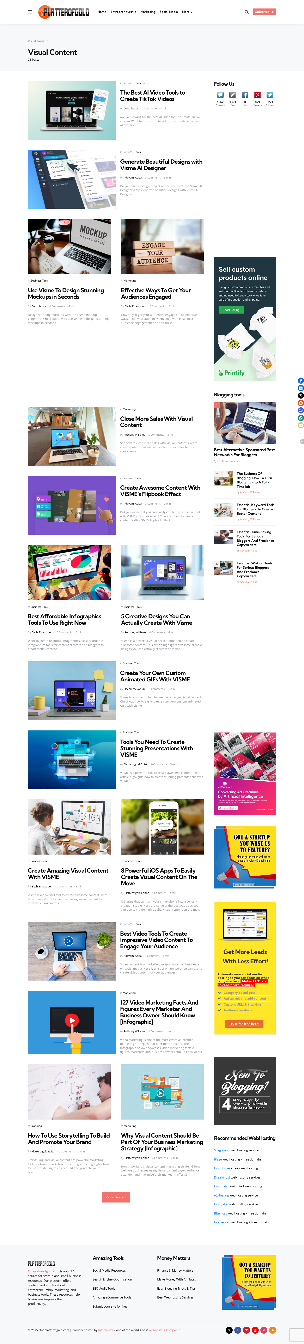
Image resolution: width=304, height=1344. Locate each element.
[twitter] (229, 1330)
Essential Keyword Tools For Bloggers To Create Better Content (255, 509)
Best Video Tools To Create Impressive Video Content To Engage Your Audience (156, 940)
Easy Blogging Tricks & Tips (176, 1288)
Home (102, 12)
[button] (301, 381)
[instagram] (263, 1330)
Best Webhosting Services (175, 1297)
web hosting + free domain (237, 1159)
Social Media (169, 12)
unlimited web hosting (238, 1186)
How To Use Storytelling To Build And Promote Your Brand (69, 1138)
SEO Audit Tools (104, 1288)
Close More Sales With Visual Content (156, 422)
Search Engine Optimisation (112, 1279)
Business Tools (132, 83)
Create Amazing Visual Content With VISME (68, 873)
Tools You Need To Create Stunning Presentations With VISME (156, 748)
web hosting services (237, 1177)
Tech (145, 83)
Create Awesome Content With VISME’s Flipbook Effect (160, 491)
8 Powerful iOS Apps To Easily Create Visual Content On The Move (159, 877)
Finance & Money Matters (175, 1270)
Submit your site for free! (110, 1306)
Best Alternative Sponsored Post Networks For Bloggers (244, 452)
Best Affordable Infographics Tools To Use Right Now (64, 619)
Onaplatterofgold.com (43, 1271)
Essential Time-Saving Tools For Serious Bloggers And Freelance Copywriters (255, 538)
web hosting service (236, 1150)
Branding (36, 1125)
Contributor (131, 108)
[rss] (272, 1330)
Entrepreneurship (123, 12)
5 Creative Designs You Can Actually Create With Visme (156, 619)
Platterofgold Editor (136, 764)
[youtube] (255, 1330)
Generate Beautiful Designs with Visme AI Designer (161, 164)
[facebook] (237, 1330)
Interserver (106, 1330)
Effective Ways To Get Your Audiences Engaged (156, 293)
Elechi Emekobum (135, 306)
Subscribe (262, 12)
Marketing (148, 12)
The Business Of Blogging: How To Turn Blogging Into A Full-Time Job (254, 479)
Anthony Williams (134, 434)
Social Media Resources (109, 1270)
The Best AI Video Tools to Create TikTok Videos (152, 95)
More (186, 12)
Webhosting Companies (165, 1330)
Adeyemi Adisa (133, 177)
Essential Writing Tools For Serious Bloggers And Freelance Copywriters (254, 569)
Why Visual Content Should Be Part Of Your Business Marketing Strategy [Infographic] (162, 1142)
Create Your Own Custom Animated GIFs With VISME (155, 676)
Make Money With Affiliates (176, 1279)
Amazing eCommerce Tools (112, 1297)
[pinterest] (246, 1330)
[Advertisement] (116, 364)
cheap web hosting (236, 1168)
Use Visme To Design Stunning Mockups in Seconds (66, 293)
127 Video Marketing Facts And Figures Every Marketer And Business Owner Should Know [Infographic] (159, 1012)
